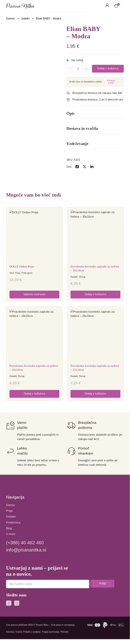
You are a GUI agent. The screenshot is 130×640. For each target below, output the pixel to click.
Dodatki (11, 516)
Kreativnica (13, 522)
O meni (10, 534)
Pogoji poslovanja (50, 632)
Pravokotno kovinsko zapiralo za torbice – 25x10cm (94, 367)
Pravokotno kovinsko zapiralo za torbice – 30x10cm (94, 268)
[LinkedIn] (91, 166)
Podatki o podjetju (32, 632)
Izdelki (25, 18)
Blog (9, 528)
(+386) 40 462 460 (25, 543)
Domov (10, 18)
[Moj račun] (108, 6)
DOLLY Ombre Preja (21, 266)
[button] (116, 6)
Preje (9, 510)
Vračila (18, 632)
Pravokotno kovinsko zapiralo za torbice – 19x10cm (33, 367)
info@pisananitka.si (26, 550)
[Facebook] (77, 166)
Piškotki (64, 632)
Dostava (10, 632)
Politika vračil (111, 82)
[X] (84, 166)
